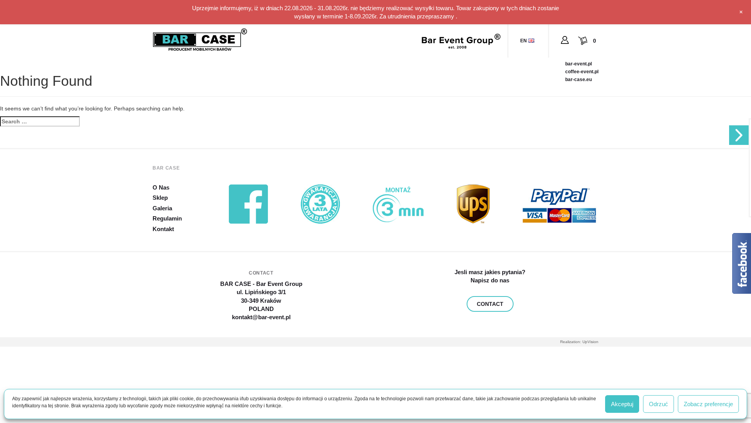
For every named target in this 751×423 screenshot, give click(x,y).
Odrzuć (658, 404)
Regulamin (167, 218)
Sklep (160, 197)
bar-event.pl (578, 64)
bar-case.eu (578, 79)
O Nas (161, 187)
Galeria (162, 208)
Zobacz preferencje (708, 404)
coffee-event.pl (581, 71)
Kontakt (163, 229)
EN (524, 40)
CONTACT (490, 304)
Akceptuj (622, 404)
